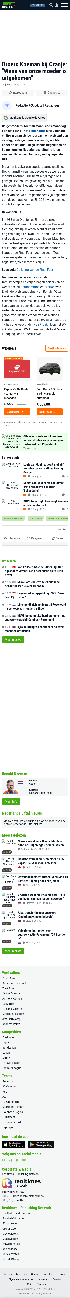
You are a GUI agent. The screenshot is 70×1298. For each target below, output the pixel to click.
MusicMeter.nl (10, 1238)
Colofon (57, 1279)
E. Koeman (36, 518)
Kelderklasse (10, 1249)
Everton (49, 287)
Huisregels (43, 1279)
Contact (35, 1274)
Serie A (6, 1057)
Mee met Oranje (17, 820)
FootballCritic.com (13, 1218)
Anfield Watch (10, 1254)
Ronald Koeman (13, 518)
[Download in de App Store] (13, 1144)
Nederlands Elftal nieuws (27, 824)
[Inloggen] (55, 5)
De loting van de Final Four (35, 270)
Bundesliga (9, 1047)
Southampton (30, 287)
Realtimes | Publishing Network (35, 1293)
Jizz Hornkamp (11, 1019)
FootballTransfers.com (16, 1213)
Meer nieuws (13, 640)
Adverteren (21, 1274)
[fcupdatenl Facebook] (3, 1160)
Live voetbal (38, 5)
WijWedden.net (11, 1243)
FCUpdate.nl (9, 1223)
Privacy (63, 1274)
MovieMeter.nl (10, 1233)
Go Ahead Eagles (12, 1112)
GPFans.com (10, 1228)
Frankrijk (46, 324)
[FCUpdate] (8, 5)
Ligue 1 (6, 1042)
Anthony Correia (12, 998)
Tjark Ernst (8, 988)
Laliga (6, 1052)
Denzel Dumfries (12, 993)
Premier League (11, 1068)
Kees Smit (8, 1003)
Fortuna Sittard (11, 1122)
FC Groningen (10, 1101)
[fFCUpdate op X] (17, 1160)
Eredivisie (8, 1037)
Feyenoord (8, 1081)
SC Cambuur (10, 1086)
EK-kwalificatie (11, 1062)
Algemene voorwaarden (21, 1279)
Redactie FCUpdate (29, 105)
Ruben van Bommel (14, 983)
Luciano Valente (12, 1008)
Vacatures (49, 1274)
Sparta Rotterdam (13, 1106)
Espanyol (7, 1127)
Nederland (36, 131)
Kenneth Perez (11, 1024)
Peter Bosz (8, 978)
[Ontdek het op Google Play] (41, 1144)
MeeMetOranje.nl (12, 1259)
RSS (29, 1284)
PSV (4, 1091)
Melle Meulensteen (13, 1013)
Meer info (11, 801)
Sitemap (41, 1284)
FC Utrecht (8, 1117)
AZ (4, 1096)
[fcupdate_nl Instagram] (10, 1160)
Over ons (7, 1274)
